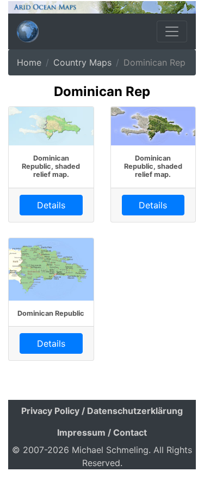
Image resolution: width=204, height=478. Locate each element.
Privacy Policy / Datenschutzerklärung (102, 410)
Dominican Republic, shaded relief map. (51, 166)
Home (29, 62)
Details (51, 205)
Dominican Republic (50, 313)
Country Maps (82, 62)
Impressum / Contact (102, 432)
